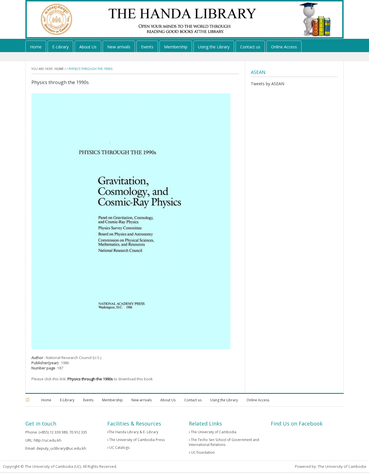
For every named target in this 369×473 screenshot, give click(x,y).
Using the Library (213, 47)
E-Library (60, 47)
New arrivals (118, 47)
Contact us (250, 47)
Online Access (284, 47)
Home (36, 47)
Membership (175, 47)
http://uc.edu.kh (47, 440)
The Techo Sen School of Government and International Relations (224, 442)
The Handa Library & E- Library (133, 432)
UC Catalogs (118, 447)
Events (147, 47)
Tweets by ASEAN (267, 83)
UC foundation (202, 452)
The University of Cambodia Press (136, 439)
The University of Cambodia (213, 432)
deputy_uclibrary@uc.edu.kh (61, 448)
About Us (88, 47)
